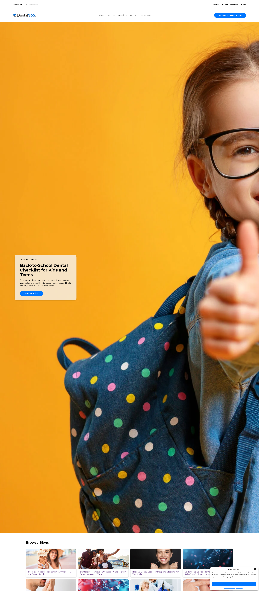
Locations (122, 15)
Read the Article (32, 293)
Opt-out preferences (229, 588)
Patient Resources (230, 5)
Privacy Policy (239, 588)
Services (111, 15)
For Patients (18, 5)
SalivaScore (146, 15)
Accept (234, 584)
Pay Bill (216, 5)
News (243, 5)
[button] (255, 569)
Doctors (133, 15)
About (101, 15)
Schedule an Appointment (230, 15)
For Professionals (31, 5)
